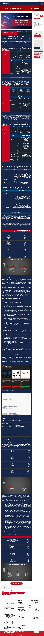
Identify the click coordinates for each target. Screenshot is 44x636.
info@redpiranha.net (22, 617)
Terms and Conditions (37, 605)
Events (35, 23)
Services (30, 605)
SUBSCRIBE (37, 56)
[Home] (5, 3)
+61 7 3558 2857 (21, 607)
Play (8, 250)
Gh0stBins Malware (5, 592)
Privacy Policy (36, 603)
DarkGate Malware (20, 592)
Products (31, 603)
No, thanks (37, 632)
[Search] (39, 1)
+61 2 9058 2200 (21, 604)
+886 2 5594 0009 (21, 625)
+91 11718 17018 (20, 628)
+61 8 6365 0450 (21, 603)
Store (30, 611)
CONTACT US (37, 36)
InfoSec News (37, 24)
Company (31, 610)
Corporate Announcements (37, 20)
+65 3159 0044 (21, 621)
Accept (32, 632)
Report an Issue (37, 608)
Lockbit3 (8, 247)
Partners (30, 607)
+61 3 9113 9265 (21, 606)
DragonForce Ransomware (7, 594)
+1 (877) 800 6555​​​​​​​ (21, 610)
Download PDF (16, 583)
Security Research (38, 25)
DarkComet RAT (13, 592)
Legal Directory (37, 610)
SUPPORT (41, 1)
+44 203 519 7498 (21, 614)
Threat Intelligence (10, 590)
